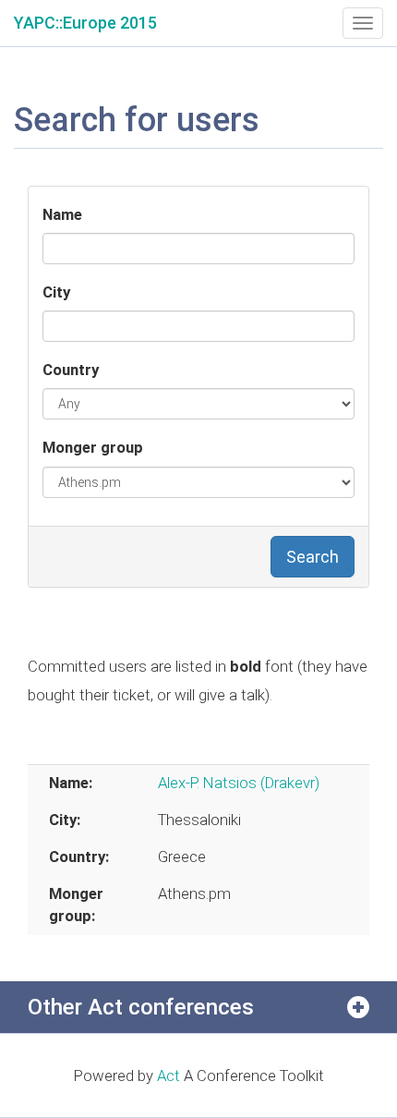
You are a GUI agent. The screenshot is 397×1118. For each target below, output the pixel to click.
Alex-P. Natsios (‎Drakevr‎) (238, 782)
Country (70, 369)
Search (312, 556)
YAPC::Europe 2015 (85, 22)
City (56, 292)
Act (168, 1075)
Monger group (92, 447)
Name (62, 214)
